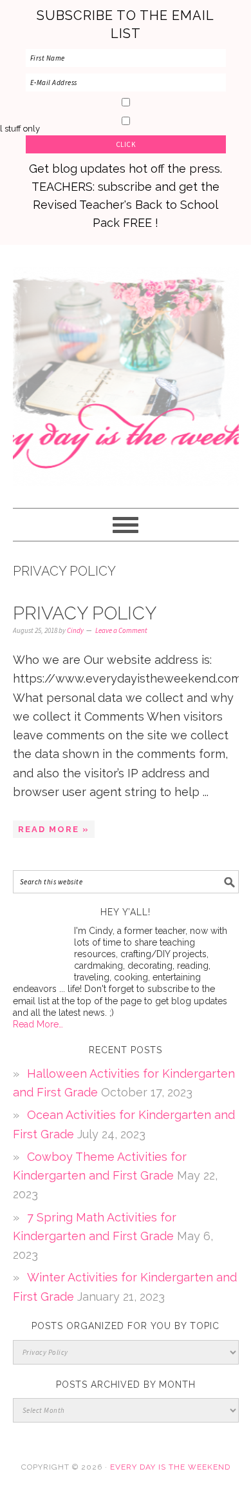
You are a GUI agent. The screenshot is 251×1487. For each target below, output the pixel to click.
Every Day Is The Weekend (126, 370)
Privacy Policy (84, 613)
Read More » (53, 829)
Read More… (38, 1024)
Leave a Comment (121, 630)
